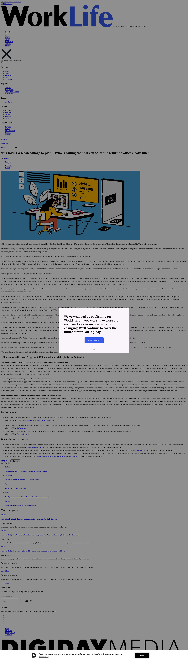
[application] (94, 655)
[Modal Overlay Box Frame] (94, 330)
